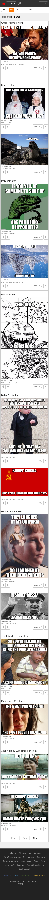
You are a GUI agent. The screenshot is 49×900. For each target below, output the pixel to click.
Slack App (20, 865)
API (12, 865)
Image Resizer (26, 861)
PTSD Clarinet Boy (11, 511)
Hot (11, 10)
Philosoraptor (8, 181)
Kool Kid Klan (8, 85)
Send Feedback (24, 869)
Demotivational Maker (10, 861)
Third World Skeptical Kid (15, 636)
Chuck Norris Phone (12, 22)
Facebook (7, 875)
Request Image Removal (36, 865)
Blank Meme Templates (12, 857)
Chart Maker (41, 857)
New (17, 10)
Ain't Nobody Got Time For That (19, 750)
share (36, 68)
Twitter (15, 875)
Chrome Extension (38, 875)
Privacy (43, 861)
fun (11, 62)
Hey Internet (8, 294)
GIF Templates (28, 857)
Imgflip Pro (12, 853)
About (36, 861)
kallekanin (6, 17)
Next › (35, 838)
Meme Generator (35, 853)
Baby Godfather (10, 395)
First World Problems (13, 701)
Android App (25, 875)
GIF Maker (22, 853)
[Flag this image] (45, 68)
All (4, 10)
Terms (6, 865)
